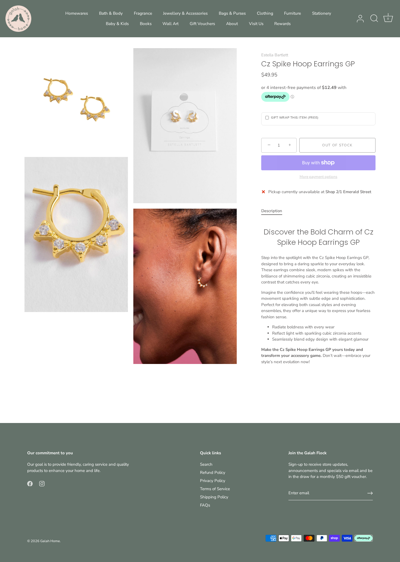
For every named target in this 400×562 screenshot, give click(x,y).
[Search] (374, 19)
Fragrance (143, 13)
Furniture (292, 13)
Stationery (321, 13)
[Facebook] (30, 483)
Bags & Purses (232, 13)
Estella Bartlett (274, 55)
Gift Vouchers (202, 23)
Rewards (282, 23)
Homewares (76, 13)
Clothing (265, 13)
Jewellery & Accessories (185, 13)
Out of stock (337, 145)
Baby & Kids (117, 23)
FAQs (205, 505)
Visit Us (256, 23)
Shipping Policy (214, 497)
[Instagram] (42, 483)
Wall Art (170, 23)
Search (206, 464)
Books (146, 23)
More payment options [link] (318, 176)
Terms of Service (215, 489)
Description (271, 211)
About (232, 23)
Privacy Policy (212, 480)
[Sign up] (370, 493)
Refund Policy (212, 472)
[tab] (274, 211)
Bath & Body (111, 13)
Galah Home (50, 541)
